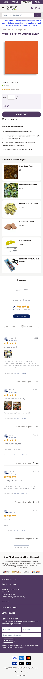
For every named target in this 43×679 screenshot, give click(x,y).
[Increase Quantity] (17, 96)
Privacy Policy (21, 675)
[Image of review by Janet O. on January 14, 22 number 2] (17, 405)
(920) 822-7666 (9, 584)
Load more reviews (21, 547)
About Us (5, 601)
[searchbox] (12, 326)
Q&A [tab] (26, 290)
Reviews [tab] (18, 290)
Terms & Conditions (21, 672)
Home (4, 30)
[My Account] (32, 8)
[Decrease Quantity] (17, 98)
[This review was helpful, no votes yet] (33, 381)
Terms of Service (14, 647)
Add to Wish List (11, 119)
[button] (5, 2)
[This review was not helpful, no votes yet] (37, 381)
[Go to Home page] (12, 8)
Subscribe (8, 641)
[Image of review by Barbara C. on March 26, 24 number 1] (8, 354)
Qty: (4, 97)
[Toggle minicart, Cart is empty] (39, 8)
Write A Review (21, 316)
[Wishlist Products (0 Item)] (35, 8)
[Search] (37, 15)
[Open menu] (3, 8)
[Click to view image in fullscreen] (21, 57)
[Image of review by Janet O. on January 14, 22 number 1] (8, 405)
